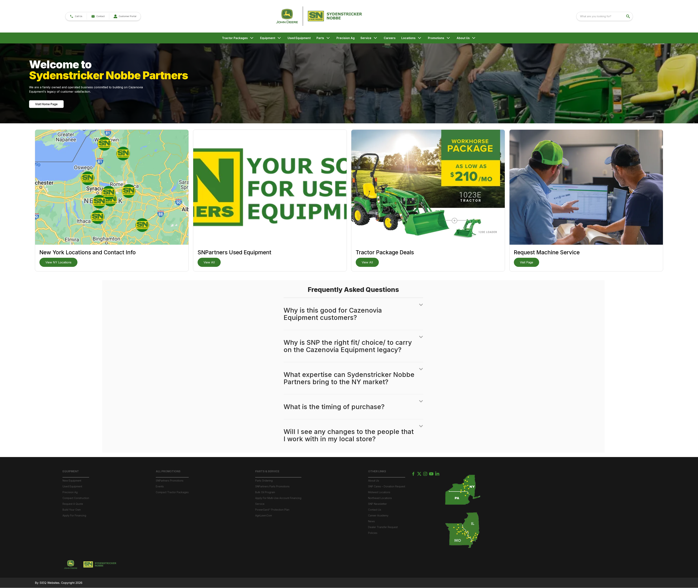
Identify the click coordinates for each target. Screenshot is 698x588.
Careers (390, 38)
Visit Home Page (46, 104)
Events (160, 486)
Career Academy (378, 515)
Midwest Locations (379, 492)
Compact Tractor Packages (172, 492)
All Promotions (168, 471)
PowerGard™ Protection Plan (272, 509)
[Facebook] (413, 474)
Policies (372, 532)
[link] (125, 16)
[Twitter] (419, 474)
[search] (628, 16)
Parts (320, 38)
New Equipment (72, 480)
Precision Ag (345, 38)
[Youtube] (431, 474)
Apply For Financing (74, 515)
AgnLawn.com (263, 515)
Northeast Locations (380, 498)
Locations (408, 38)
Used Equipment (299, 38)
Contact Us (374, 509)
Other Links (377, 471)
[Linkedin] (437, 474)
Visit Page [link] (526, 262)
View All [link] (209, 262)
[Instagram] (425, 474)
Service (365, 38)
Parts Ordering (264, 480)
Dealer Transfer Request (383, 527)
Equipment (267, 38)
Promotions (436, 38)
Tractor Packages (235, 38)
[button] (76, 16)
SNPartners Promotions (169, 480)
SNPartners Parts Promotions (272, 486)
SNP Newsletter (377, 503)
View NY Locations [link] (58, 262)
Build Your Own (72, 509)
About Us (463, 38)
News (371, 521)
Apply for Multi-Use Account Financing (278, 498)
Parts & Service (267, 471)
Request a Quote (73, 503)
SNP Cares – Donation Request (386, 486)
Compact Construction (76, 498)
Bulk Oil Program (265, 492)
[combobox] (604, 16)
